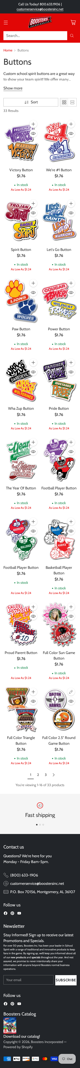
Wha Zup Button (21, 408)
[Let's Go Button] (59, 221)
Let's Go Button (59, 249)
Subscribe (66, 980)
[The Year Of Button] (21, 460)
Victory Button (21, 170)
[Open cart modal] (73, 22)
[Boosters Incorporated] (40, 22)
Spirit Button (21, 249)
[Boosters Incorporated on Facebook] (5, 914)
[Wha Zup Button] (21, 380)
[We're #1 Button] (59, 142)
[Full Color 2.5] (59, 709)
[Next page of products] (53, 775)
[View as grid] (64, 102)
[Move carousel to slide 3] (43, 824)
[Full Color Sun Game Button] (59, 624)
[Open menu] (5, 22)
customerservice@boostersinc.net (40, 9)
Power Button (59, 329)
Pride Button (59, 408)
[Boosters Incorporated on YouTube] (19, 914)
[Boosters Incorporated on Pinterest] (12, 914)
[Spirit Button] (21, 221)
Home (7, 50)
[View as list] (72, 102)
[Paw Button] (21, 301)
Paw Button (21, 329)
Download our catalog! (21, 1036)
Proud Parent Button (21, 652)
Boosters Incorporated (47, 1042)
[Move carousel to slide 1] (37, 824)
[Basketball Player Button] (59, 539)
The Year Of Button (21, 488)
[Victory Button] (21, 142)
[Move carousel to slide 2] (40, 824)
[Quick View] (33, 133)
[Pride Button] (59, 380)
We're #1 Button (59, 170)
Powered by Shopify (18, 1047)
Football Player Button (59, 488)
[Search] (72, 35)
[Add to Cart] (33, 124)
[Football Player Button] (59, 460)
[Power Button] (59, 301)
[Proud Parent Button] (21, 624)
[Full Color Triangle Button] (21, 709)
